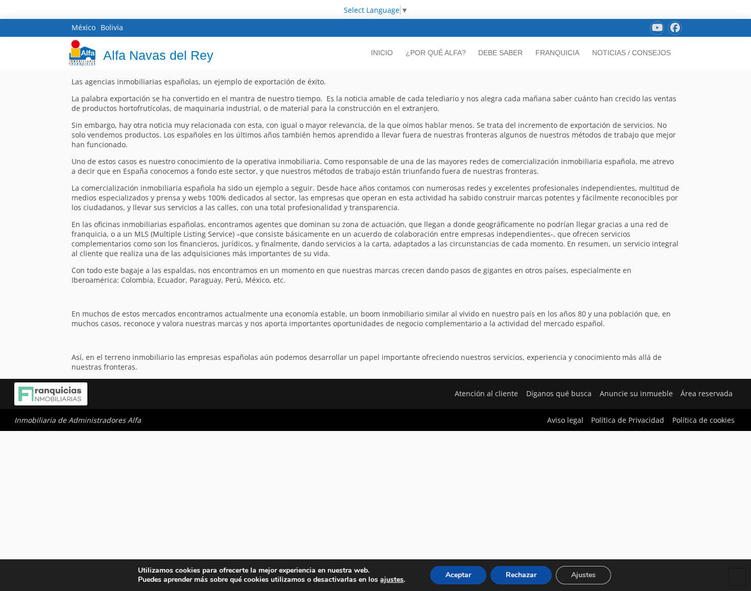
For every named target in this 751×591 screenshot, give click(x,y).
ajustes (392, 579)
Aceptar (458, 575)
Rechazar (521, 575)
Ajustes (583, 575)
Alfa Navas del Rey (158, 55)
